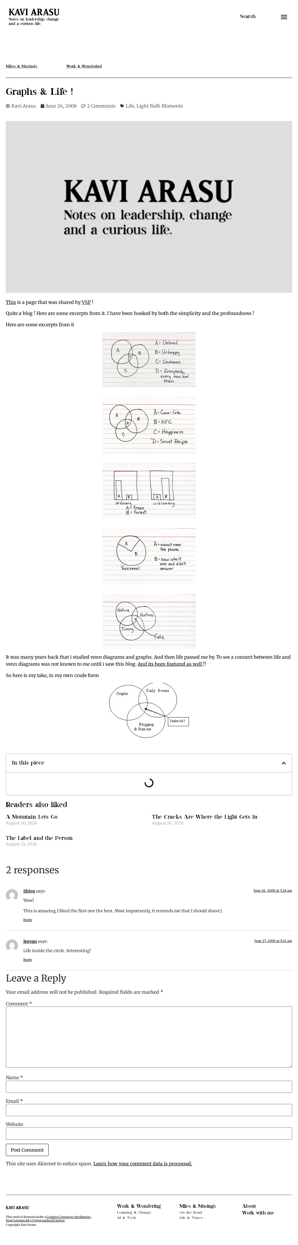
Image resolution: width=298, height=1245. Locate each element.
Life (130, 106)
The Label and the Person (39, 838)
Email (14, 1101)
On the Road (191, 1212)
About (249, 1206)
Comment (19, 1003)
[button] (284, 17)
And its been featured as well (170, 664)
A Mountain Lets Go (32, 817)
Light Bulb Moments (159, 106)
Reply (27, 920)
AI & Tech (126, 1218)
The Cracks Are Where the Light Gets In (205, 817)
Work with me (258, 1213)
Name (14, 1077)
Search (248, 16)
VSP (86, 302)
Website (14, 1124)
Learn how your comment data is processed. (142, 1163)
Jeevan (30, 941)
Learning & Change (134, 1212)
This (11, 302)
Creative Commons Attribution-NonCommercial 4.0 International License (49, 1218)
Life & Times (191, 1218)
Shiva (29, 891)
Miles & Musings (198, 1206)
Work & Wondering (139, 1206)
